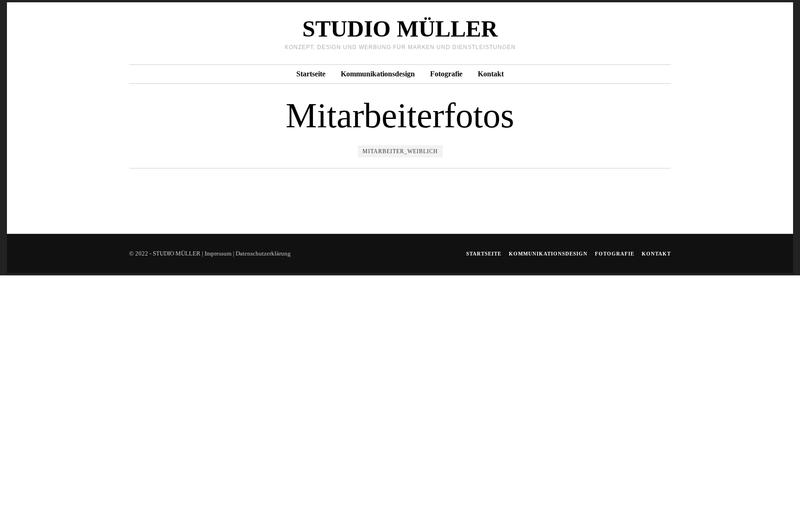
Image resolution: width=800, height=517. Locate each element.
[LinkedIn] (641, 33)
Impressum (218, 253)
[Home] (665, 33)
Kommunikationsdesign (378, 74)
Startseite (310, 74)
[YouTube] (653, 33)
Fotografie (446, 74)
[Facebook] (629, 33)
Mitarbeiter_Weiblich (400, 151)
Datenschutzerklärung (263, 253)
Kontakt (491, 74)
